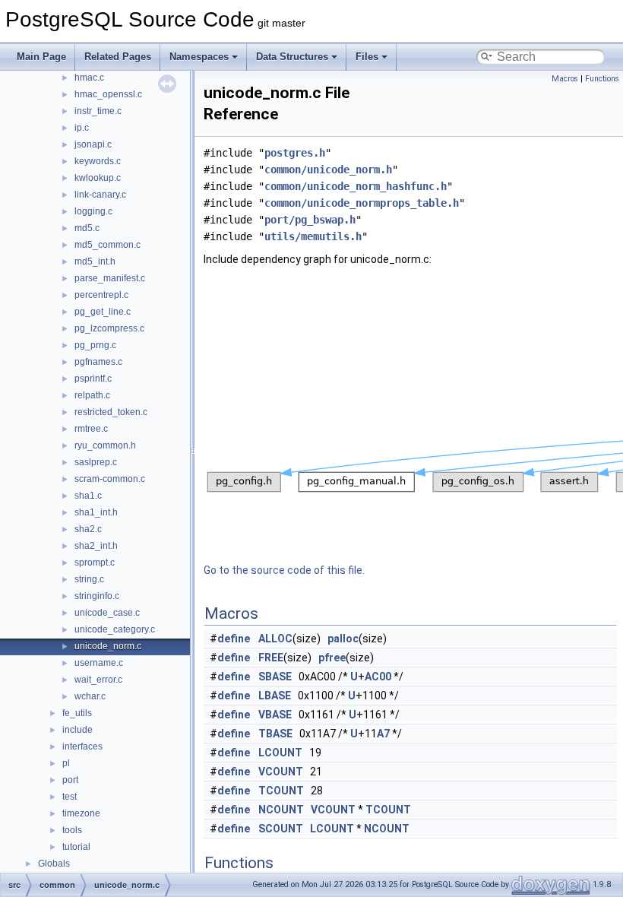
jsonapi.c (93, 144)
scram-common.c (109, 479)
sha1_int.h (96, 512)
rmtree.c (91, 428)
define (233, 638)
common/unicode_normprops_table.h (361, 203)
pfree (332, 657)
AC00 (378, 676)
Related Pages (117, 56)
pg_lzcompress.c (109, 328)
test (69, 796)
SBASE (275, 676)
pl (66, 763)
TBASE (275, 733)
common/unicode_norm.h (328, 169)
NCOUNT (281, 809)
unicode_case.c (107, 612)
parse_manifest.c (109, 278)
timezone (81, 813)
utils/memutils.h (313, 236)
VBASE (275, 714)
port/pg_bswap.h (310, 220)
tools (72, 830)
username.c (98, 663)
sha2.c (88, 529)
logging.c (93, 211)
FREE (270, 657)
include (77, 729)
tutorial (76, 847)
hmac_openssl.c (108, 94)
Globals (54, 863)
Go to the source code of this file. (284, 570)
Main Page (41, 56)
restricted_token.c (110, 412)
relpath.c (92, 395)
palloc (343, 638)
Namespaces (199, 56)
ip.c (81, 127)
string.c (89, 579)
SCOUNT (280, 829)
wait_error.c (98, 679)
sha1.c (88, 495)
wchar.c (90, 696)
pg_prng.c (95, 345)
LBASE (274, 695)
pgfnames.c (98, 362)
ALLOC (275, 638)
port (70, 780)
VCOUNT (280, 771)
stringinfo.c (96, 596)
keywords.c (97, 161)
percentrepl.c (101, 295)
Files (367, 56)
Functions (602, 79)
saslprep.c (95, 462)
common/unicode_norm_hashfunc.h (355, 186)
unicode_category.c (114, 629)
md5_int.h (94, 261)
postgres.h (294, 153)
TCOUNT (281, 790)
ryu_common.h (105, 445)
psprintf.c (93, 378)
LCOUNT (280, 752)
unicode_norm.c (107, 646)
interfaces (82, 746)
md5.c (87, 228)
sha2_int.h (96, 545)
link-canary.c (100, 194)
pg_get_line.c (102, 311)
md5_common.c (107, 244)
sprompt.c (94, 562)
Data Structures (292, 56)
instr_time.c (98, 111)
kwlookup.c (97, 178)
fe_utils (77, 713)
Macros (565, 79)
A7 (383, 733)
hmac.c (89, 77)
